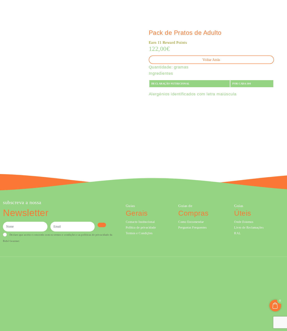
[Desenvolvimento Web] (143, 293)
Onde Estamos (245, 9)
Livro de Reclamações (249, 227)
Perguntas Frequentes (192, 227)
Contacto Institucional (140, 221)
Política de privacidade (141, 227)
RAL (237, 233)
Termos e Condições (139, 233)
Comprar (153, 9)
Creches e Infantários (217, 9)
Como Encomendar (191, 221)
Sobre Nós (188, 9)
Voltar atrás (211, 60)
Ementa (171, 9)
